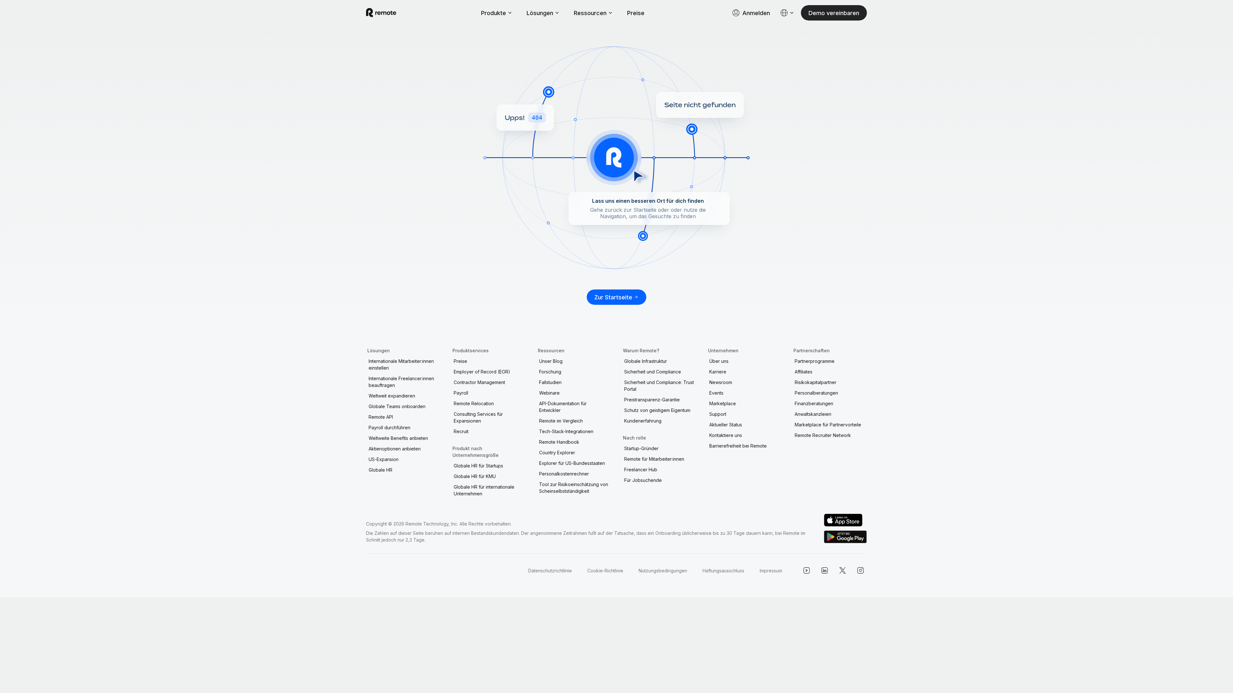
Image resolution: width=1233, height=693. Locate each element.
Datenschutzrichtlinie (550, 570)
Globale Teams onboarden (397, 406)
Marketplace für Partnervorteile (828, 424)
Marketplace (722, 403)
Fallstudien (550, 382)
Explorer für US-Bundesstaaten (572, 463)
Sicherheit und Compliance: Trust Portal (659, 386)
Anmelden (756, 13)
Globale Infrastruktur (645, 361)
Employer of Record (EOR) (482, 371)
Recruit (461, 431)
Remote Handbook (559, 442)
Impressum (771, 570)
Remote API (381, 417)
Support (717, 414)
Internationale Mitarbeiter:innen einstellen (401, 364)
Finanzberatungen (814, 403)
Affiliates (803, 371)
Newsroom (720, 382)
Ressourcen (590, 13)
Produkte (493, 13)
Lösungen (540, 13)
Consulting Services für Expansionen (478, 417)
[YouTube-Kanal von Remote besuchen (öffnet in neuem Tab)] (806, 570)
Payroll (461, 393)
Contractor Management (479, 382)
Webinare (549, 393)
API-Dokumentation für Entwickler (563, 407)
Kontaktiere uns (725, 435)
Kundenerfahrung (642, 421)
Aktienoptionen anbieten (395, 448)
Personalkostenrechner (564, 473)
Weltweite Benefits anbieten (398, 438)
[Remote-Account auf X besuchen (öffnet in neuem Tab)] (842, 570)
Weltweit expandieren (392, 395)
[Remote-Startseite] (381, 13)
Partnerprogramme (815, 361)
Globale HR (380, 470)
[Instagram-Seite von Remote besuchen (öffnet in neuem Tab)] (860, 570)
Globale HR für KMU (475, 476)
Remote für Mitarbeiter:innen (654, 459)
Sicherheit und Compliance (652, 371)
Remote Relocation (474, 403)
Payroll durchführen (389, 427)
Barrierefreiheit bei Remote (738, 446)
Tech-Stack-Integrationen (566, 431)
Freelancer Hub (640, 469)
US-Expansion (383, 459)
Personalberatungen (816, 393)
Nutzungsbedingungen (663, 570)
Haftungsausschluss (723, 570)
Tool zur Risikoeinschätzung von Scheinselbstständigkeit (573, 488)
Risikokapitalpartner (815, 382)
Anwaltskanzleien (813, 414)
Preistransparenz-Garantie (652, 399)
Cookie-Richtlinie (605, 570)
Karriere (717, 371)
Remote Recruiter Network (823, 435)
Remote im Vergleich (561, 421)
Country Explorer (557, 452)
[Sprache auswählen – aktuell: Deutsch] (787, 13)
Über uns (719, 361)
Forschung (550, 371)
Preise (635, 13)
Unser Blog (551, 361)
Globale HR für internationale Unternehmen (484, 490)
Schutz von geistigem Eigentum (657, 410)
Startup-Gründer (641, 448)
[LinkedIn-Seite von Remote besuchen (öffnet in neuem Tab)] (824, 570)
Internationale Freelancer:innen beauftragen (401, 382)
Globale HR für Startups (478, 465)
